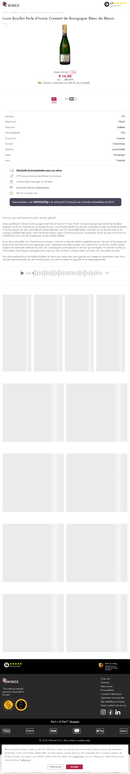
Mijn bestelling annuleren (113, 701)
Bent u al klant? (65, 722)
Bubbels (14, 12)
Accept (74, 767)
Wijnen (6, 12)
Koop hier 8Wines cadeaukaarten (32, 187)
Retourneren (107, 686)
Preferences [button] (25, 760)
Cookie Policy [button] (78, 756)
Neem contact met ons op (113, 705)
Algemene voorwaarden (113, 697)
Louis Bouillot (57, 12)
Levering (105, 682)
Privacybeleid (107, 690)
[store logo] (11, 4)
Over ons (105, 678)
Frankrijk (33, 12)
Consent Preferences (111, 694)
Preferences (55, 767)
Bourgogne (44, 12)
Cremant (24, 12)
